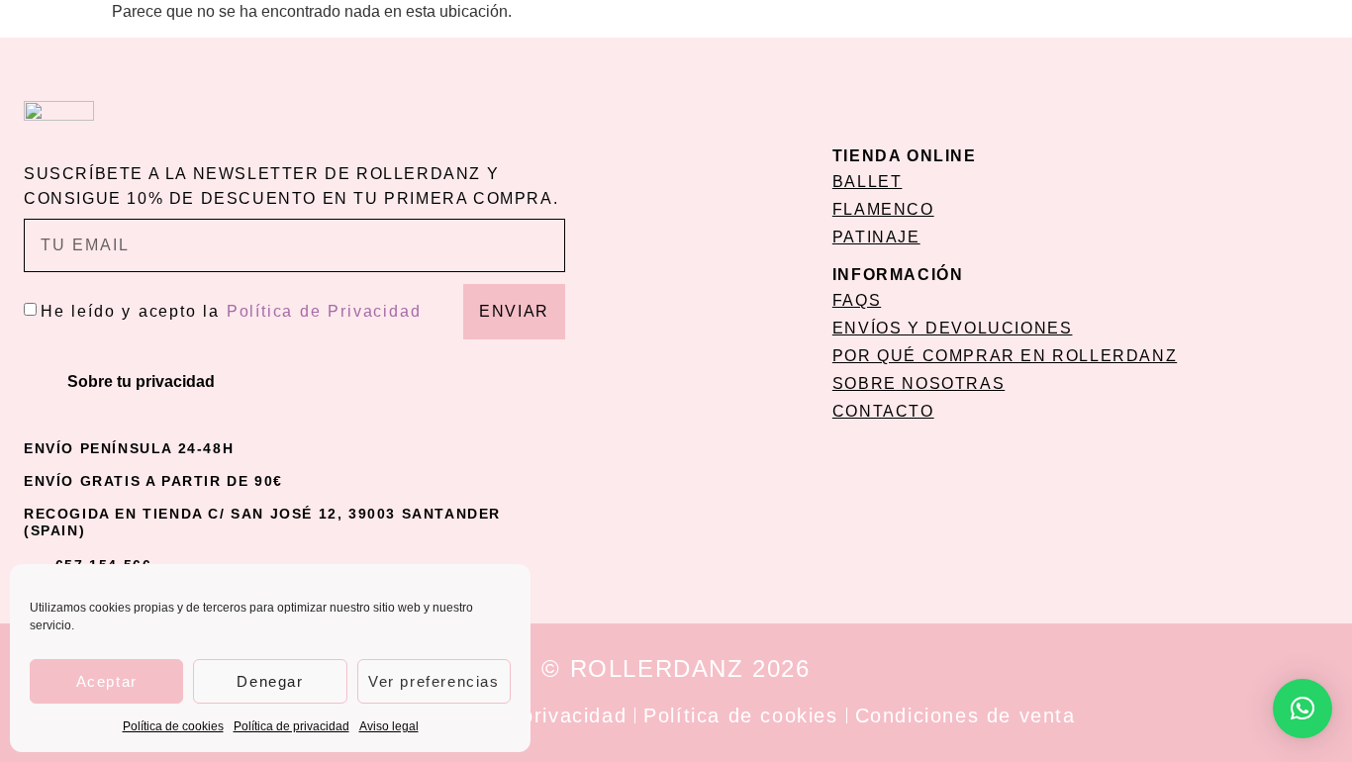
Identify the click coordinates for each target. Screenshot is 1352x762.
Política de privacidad (291, 726)
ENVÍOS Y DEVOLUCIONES (952, 328)
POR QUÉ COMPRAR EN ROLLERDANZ (1004, 355)
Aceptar (107, 681)
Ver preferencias (434, 681)
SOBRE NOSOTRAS (918, 383)
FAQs (856, 300)
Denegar (270, 681)
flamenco (883, 209)
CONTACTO (883, 411)
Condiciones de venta (965, 715)
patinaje (876, 237)
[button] (294, 382)
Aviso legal (389, 726)
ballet (867, 181)
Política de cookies (173, 726)
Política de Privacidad (324, 311)
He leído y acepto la (231, 311)
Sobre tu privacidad (141, 381)
